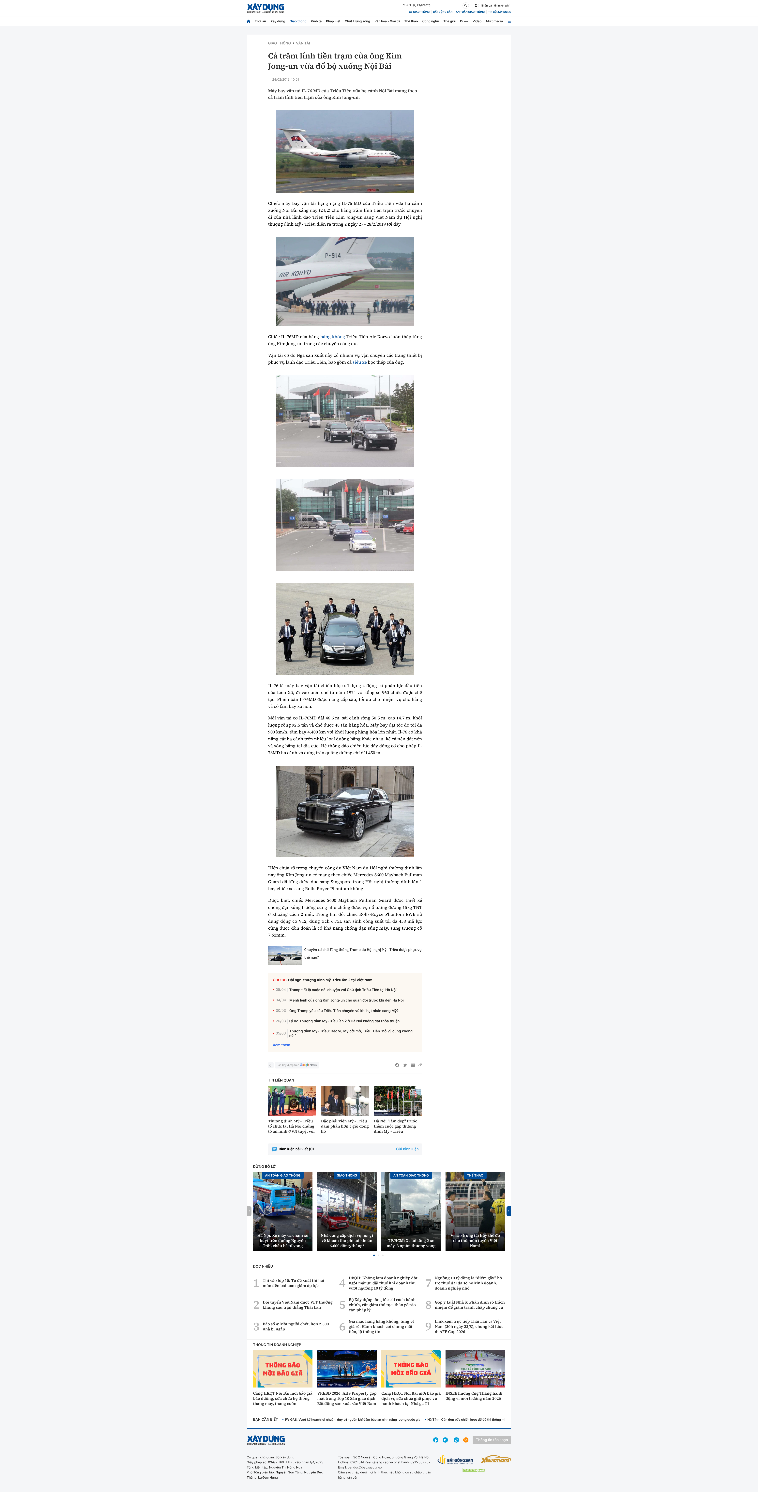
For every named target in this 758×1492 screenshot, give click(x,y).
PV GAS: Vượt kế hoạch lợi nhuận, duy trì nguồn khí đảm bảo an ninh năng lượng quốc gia (352, 1419)
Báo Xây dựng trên (288, 1065)
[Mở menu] (509, 21)
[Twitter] (405, 1065)
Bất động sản (443, 12)
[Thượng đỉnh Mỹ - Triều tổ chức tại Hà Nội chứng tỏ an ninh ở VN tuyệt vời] (292, 1101)
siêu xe (360, 362)
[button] (374, 1255)
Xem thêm (281, 1045)
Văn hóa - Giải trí (387, 21)
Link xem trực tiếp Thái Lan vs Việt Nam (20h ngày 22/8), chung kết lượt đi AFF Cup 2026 (469, 1326)
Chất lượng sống (357, 21)
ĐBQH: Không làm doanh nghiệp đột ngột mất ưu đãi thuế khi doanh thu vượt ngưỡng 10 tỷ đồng (383, 1283)
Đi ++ (464, 21)
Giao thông (298, 21)
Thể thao (411, 21)
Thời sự (260, 21)
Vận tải (303, 43)
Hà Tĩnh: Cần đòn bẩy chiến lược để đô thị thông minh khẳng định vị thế (481, 1419)
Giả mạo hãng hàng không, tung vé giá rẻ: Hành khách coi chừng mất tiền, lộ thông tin (382, 1326)
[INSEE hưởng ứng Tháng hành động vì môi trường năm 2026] (475, 1369)
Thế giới (449, 21)
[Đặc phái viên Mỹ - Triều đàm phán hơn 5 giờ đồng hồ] (345, 1101)
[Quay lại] (271, 1065)
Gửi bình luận (407, 1149)
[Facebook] (397, 1065)
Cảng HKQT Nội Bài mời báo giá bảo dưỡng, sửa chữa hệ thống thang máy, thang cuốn (282, 1398)
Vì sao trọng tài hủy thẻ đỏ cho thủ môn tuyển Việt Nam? (475, 1240)
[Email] (413, 1065)
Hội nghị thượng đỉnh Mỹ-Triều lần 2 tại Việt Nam (330, 980)
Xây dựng (278, 21)
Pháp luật (333, 21)
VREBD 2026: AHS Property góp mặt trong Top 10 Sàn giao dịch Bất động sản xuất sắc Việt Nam (346, 1398)
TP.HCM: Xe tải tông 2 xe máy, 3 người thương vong (411, 1243)
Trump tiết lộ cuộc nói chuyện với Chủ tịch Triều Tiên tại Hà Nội (343, 990)
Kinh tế (316, 21)
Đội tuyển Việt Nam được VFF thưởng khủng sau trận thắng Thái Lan (298, 1305)
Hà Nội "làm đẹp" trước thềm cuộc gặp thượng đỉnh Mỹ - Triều (395, 1126)
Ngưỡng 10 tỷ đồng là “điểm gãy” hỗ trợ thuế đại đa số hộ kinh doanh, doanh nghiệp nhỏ (468, 1283)
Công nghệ (430, 21)
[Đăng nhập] (476, 5)
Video (477, 21)
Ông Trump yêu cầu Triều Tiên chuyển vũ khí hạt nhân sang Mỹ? (344, 1011)
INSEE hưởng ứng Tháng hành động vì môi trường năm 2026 (474, 1396)
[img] (345, 151)
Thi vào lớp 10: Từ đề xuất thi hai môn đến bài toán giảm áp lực (293, 1283)
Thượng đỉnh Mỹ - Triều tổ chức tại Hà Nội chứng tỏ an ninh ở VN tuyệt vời (291, 1126)
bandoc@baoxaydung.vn (366, 1467)
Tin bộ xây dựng (499, 12)
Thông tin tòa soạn (492, 1440)
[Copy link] (420, 1065)
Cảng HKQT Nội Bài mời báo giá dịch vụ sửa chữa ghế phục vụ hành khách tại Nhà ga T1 (411, 1398)
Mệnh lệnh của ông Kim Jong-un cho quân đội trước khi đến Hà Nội (346, 1000)
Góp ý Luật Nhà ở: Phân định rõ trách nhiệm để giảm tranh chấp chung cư (470, 1305)
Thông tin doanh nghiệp (277, 1345)
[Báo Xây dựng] (265, 8)
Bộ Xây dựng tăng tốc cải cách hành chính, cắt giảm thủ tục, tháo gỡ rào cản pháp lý (382, 1304)
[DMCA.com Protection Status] (474, 1470)
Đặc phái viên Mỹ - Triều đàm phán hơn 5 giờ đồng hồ (345, 1126)
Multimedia (494, 21)
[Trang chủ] (248, 21)
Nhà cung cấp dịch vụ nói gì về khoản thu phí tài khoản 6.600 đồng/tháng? (347, 1240)
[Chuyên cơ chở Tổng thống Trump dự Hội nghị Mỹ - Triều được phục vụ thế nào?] (285, 955)
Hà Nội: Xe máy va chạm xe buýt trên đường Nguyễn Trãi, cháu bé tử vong (282, 1240)
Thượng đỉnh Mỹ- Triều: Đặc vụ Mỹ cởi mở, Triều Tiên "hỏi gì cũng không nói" (351, 1033)
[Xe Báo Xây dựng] (495, 1459)
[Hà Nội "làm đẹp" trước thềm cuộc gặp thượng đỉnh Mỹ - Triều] (398, 1101)
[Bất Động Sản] (455, 1460)
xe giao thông (419, 12)
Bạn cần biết (265, 1420)
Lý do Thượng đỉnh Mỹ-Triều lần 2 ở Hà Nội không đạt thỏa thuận (344, 1021)
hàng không (332, 337)
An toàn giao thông (470, 12)
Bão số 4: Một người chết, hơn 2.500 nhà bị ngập (296, 1326)
